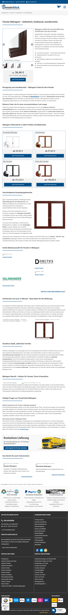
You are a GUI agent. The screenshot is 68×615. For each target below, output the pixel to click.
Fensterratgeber (39, 570)
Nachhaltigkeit (39, 533)
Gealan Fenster (39, 274)
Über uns (24, 4)
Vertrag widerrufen (45, 610)
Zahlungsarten (39, 540)
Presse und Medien (40, 529)
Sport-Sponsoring (40, 531)
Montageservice (39, 581)
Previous (4, 44)
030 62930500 (21, 1)
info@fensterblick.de (9, 1)
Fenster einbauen (40, 568)
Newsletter (38, 544)
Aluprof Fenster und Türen (8, 561)
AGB (31, 610)
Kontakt (8, 4)
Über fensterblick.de (40, 524)
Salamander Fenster (8, 285)
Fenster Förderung (40, 542)
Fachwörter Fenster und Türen (43, 561)
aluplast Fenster (7, 257)
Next (32, 44)
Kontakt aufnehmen (40, 522)
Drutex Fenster (39, 268)
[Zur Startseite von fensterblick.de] (11, 9)
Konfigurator (16, 4)
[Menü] (8, 599)
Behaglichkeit (35, 96)
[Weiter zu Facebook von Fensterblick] (37, 550)
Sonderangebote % (40, 584)
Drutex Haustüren (6, 570)
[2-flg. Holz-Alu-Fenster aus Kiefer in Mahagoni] (50, 319)
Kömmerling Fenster (7, 577)
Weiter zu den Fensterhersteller (53, 291)
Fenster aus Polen (40, 574)
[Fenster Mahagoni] (50, 230)
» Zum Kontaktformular (8, 530)
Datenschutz (26, 610)
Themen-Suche (39, 520)
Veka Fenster (5, 584)
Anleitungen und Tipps (41, 563)
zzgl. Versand (23, 75)
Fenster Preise (39, 572)
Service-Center (39, 579)
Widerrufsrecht (36, 610)
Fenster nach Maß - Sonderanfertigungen (13, 586)
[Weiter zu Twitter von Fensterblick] (41, 550)
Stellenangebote (39, 526)
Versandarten (39, 538)
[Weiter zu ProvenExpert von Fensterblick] (45, 550)
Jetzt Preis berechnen (18, 79)
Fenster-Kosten (24, 429)
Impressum (20, 610)
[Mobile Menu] (64, 7)
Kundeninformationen (41, 535)
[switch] (5, 609)
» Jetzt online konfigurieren (9, 547)
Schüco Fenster (5, 581)
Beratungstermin (32, 1)
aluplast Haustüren (6, 565)
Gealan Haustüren (6, 574)
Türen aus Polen (39, 577)
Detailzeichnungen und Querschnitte (45, 559)
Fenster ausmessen (40, 565)
